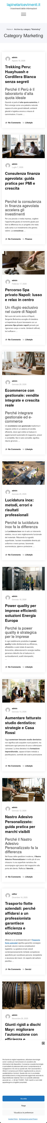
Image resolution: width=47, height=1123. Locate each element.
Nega (23, 1105)
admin (14, 57)
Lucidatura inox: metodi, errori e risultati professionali (19, 507)
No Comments (14, 122)
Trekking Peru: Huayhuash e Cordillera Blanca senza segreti (20, 74)
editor (14, 894)
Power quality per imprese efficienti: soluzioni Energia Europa (21, 613)
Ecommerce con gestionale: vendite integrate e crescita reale (22, 397)
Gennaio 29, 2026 (19, 384)
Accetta (23, 1098)
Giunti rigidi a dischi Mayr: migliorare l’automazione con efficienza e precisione (23, 1034)
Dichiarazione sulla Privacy (28, 1119)
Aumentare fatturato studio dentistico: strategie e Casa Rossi (23, 725)
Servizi (28, 969)
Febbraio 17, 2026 (19, 283)
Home (9, 29)
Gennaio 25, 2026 (19, 494)
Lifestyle (29, 122)
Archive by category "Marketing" (27, 29)
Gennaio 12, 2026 (19, 810)
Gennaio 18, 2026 (19, 599)
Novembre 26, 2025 (20, 1018)
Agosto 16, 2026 (18, 60)
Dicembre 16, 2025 (19, 897)
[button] (43, 1043)
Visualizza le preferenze (23, 1112)
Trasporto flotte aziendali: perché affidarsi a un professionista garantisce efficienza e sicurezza (20, 918)
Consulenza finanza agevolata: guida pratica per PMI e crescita (22, 181)
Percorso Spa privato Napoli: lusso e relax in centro (23, 294)
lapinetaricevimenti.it (23, 4)
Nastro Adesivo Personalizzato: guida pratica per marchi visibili (20, 824)
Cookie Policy (13, 1119)
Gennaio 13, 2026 (19, 711)
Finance (28, 239)
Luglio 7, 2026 (17, 167)
